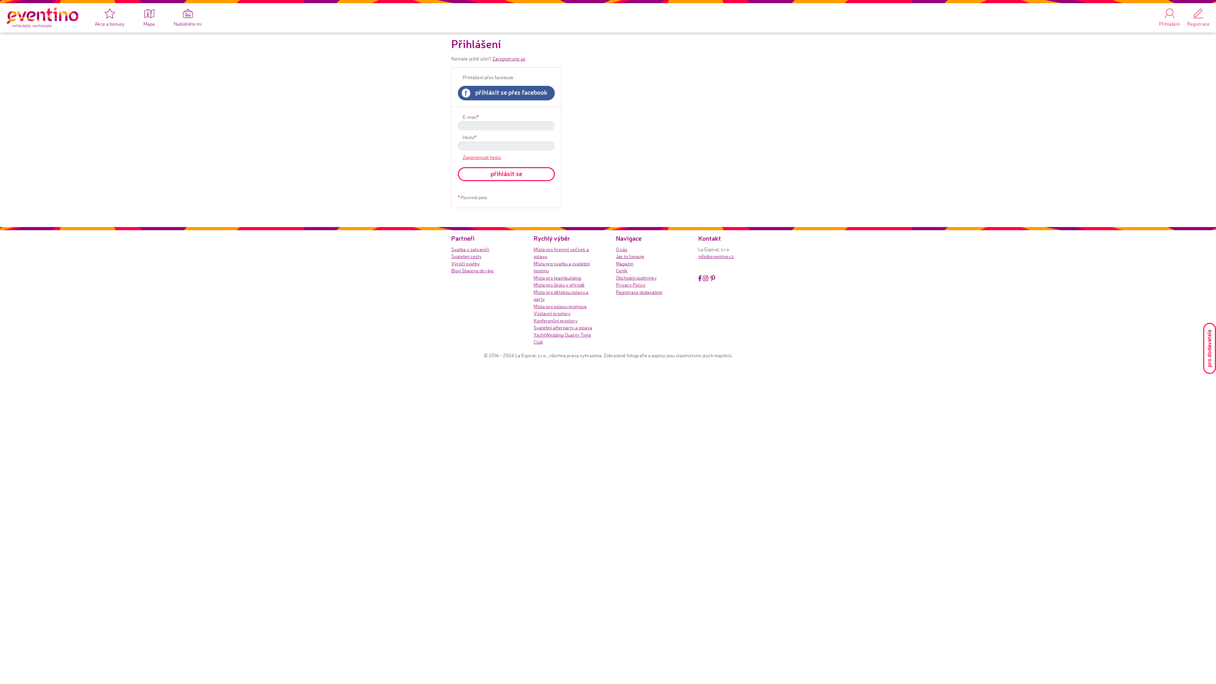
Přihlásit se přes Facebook (506, 93)
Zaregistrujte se (508, 59)
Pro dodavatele (1209, 348)
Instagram (705, 278)
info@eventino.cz (716, 256)
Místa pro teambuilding (557, 278)
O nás (621, 249)
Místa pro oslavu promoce (560, 306)
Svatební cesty (466, 256)
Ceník (622, 271)
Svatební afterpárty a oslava (563, 328)
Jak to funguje (630, 256)
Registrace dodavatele (639, 292)
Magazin (624, 264)
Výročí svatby (465, 264)
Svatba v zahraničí (470, 249)
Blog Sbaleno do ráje (472, 271)
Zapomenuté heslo (482, 157)
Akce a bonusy (109, 24)
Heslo (469, 137)
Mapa (149, 24)
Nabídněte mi (188, 24)
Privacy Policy (630, 285)
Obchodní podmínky (636, 278)
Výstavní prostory (552, 313)
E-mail (471, 117)
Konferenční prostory (556, 321)
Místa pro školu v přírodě (559, 285)
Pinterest (713, 278)
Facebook (699, 278)
